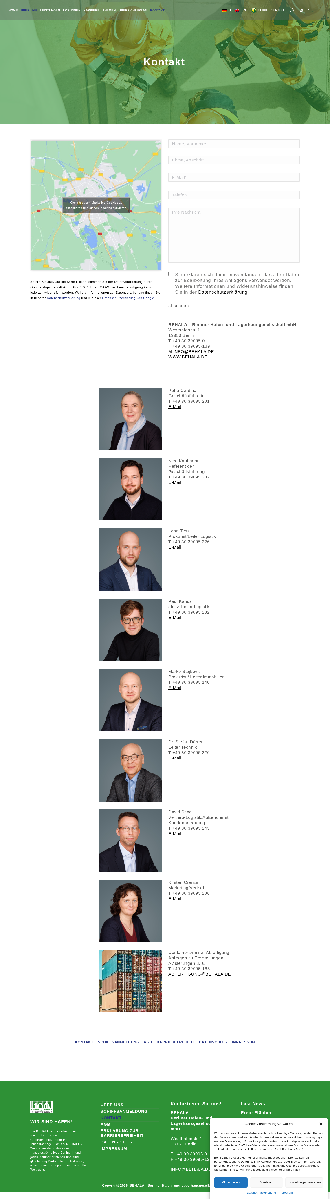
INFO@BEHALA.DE (193, 351)
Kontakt (84, 1042)
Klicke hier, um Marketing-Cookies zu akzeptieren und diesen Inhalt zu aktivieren (96, 205)
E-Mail (174, 406)
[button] (321, 1124)
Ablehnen (266, 1182)
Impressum (285, 1192)
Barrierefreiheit (175, 1042)
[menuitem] (13, 10)
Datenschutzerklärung (261, 1192)
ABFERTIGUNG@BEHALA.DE (199, 974)
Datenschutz (213, 1042)
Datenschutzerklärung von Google (128, 298)
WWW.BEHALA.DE (187, 357)
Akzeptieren (231, 1182)
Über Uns (112, 1105)
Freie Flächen (257, 1112)
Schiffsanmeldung (118, 1042)
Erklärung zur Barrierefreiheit (122, 1133)
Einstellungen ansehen (304, 1182)
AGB (148, 1042)
